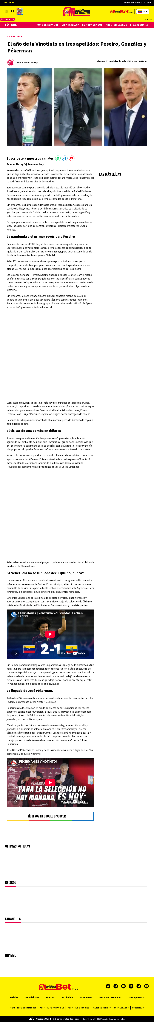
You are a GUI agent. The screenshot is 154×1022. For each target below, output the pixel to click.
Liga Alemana (139, 24)
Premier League (116, 24)
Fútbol (11, 25)
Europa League (92, 24)
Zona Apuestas (136, 997)
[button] (7, 11)
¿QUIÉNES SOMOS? (101, 1008)
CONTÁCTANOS (121, 1008)
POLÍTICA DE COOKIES (78, 1008)
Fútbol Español (48, 24)
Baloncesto (86, 997)
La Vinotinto (14, 36)
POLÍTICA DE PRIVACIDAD (52, 1008)
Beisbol (14, 997)
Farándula (67, 997)
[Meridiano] (76, 11)
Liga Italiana (70, 24)
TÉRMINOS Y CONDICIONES (23, 1008)
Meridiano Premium (110, 997)
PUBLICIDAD (138, 1008)
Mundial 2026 (32, 997)
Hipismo (50, 997)
